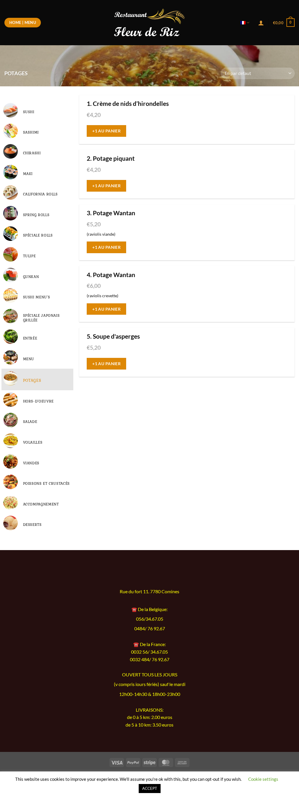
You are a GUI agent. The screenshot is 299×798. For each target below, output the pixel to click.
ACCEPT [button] (149, 788)
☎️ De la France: (149, 644)
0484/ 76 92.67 (149, 628)
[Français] (244, 22)
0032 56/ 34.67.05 (149, 651)
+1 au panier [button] (106, 130)
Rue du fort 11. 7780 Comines (149, 591)
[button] (284, 23)
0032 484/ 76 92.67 (149, 659)
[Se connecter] (261, 22)
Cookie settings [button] (263, 779)
